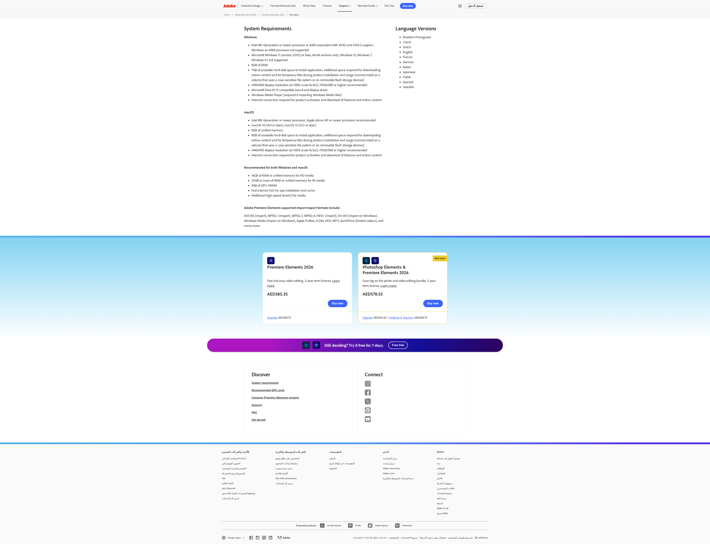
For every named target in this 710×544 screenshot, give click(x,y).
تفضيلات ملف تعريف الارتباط (433, 537)
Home (227, 14)
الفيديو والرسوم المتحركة (233, 473)
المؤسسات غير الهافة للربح (342, 463)
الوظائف (440, 468)
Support (343, 5)
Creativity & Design (250, 5)
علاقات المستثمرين (446, 488)
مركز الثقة (441, 498)
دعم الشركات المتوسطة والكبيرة (398, 478)
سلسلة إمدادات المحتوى (286, 463)
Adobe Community (391, 468)
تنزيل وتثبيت (388, 463)
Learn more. (389, 286)
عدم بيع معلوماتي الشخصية (460, 537)
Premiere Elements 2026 (283, 5)
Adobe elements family (245, 14)
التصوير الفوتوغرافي (231, 463)
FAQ (254, 412)
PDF (224, 478)
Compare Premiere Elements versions (275, 397)
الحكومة (333, 468)
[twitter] (264, 538)
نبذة (438, 463)
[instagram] (257, 538)
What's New (309, 5)
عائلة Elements (228, 488)
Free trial (398, 345)
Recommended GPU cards (268, 390)
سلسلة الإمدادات (444, 493)
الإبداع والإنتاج (281, 473)
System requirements (265, 383)
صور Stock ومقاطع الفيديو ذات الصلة (238, 493)
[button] (460, 6)
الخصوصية (394, 537)
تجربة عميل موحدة (283, 468)
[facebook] (251, 538)
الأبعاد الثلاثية (227, 483)
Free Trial (389, 5)
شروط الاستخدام (409, 537)
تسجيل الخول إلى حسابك (448, 458)
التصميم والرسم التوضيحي (234, 468)
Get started (259, 420)
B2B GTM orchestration (286, 478)
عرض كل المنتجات (230, 498)
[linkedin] (270, 538)
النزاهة (440, 503)
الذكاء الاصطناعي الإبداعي (234, 458)
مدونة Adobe (442, 513)
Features (327, 5)
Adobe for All (442, 508)
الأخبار (439, 478)
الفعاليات (441, 473)
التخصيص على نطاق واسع (287, 458)
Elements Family (366, 5)
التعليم (332, 458)
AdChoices (483, 537)
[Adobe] (229, 6)
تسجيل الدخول (475, 5)
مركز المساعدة (390, 458)
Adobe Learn (388, 473)
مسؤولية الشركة (444, 483)
